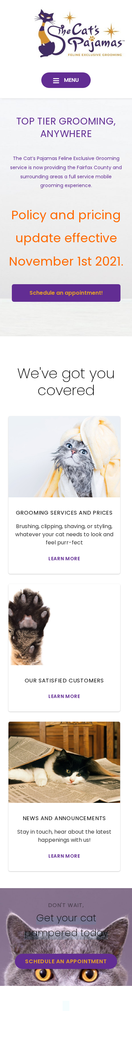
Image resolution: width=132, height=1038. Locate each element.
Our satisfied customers (64, 680)
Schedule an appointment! (66, 293)
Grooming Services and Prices (64, 513)
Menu (71, 80)
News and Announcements (64, 818)
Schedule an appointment (66, 961)
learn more (64, 558)
